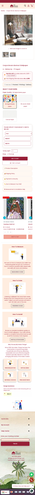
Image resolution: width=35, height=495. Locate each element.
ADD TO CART (15, 158)
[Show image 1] (5, 54)
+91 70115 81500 (16, 456)
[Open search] (25, 6)
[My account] (28, 6)
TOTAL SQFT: (7, 151)
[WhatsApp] (31, 474)
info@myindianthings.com (16, 458)
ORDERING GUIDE (17, 306)
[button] (4, 217)
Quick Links (4, 419)
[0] (32, 6)
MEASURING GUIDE (17, 272)
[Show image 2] (13, 54)
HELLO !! (7, 394)
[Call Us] (31, 480)
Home (3, 11)
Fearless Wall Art (9, 224)
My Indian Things (9, 222)
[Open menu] (2, 5)
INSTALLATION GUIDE (17, 340)
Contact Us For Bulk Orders (16, 460)
